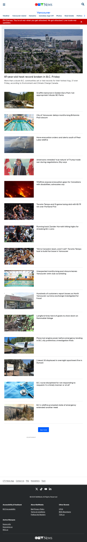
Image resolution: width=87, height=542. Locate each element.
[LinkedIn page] (50, 489)
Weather (6, 16)
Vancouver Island (19, 16)
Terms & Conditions (38, 512)
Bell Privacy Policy (37, 509)
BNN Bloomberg (65, 512)
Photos (59, 16)
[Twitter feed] (36, 489)
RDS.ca (5, 530)
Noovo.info (7, 524)
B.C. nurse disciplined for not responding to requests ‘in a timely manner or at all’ (55, 384)
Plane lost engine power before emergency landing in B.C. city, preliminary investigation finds (59, 339)
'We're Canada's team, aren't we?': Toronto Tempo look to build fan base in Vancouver (58, 250)
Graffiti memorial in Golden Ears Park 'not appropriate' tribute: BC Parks (55, 94)
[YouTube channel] (45, 489)
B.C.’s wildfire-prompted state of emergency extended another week (56, 406)
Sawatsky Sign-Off (46, 16)
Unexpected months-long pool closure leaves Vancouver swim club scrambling (56, 272)
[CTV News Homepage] (43, 4)
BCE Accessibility (9, 509)
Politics (79, 16)
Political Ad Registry (38, 515)
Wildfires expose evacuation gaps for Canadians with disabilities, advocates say (58, 183)
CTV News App (8, 481)
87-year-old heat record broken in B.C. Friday (32, 76)
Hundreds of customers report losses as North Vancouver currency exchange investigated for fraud (57, 295)
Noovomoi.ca (7, 527)
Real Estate (69, 16)
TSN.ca (61, 515)
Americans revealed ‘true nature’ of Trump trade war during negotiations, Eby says (58, 161)
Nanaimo (32, 16)
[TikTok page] (41, 489)
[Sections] (4, 4)
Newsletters (35, 481)
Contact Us (20, 481)
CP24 (61, 509)
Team (43, 481)
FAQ (27, 481)
